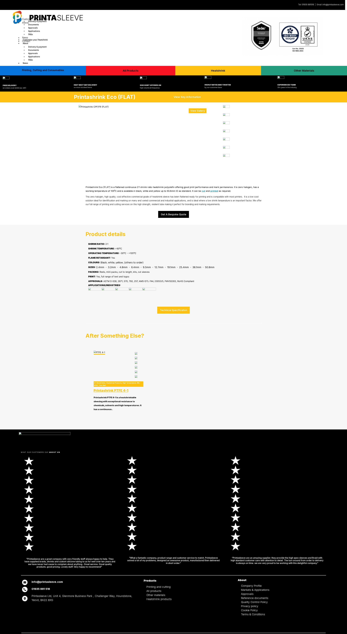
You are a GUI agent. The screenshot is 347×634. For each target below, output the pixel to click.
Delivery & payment (37, 21)
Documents (33, 24)
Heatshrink (218, 70)
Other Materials (304, 70)
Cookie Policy (249, 610)
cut (203, 191)
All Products (130, 70)
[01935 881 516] (25, 589)
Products (150, 580)
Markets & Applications (255, 589)
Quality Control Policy (254, 602)
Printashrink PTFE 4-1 (111, 390)
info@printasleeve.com (333, 4)
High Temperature (129, 383)
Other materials (155, 595)
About (25, 22)
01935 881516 (308, 4)
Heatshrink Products (114, 383)
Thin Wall (102, 385)
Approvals (33, 28)
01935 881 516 (41, 589)
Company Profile (251, 585)
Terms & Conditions (253, 614)
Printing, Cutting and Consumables (43, 70)
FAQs (30, 60)
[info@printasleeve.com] (25, 582)
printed (214, 191)
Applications (34, 31)
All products (153, 591)
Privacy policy (249, 606)
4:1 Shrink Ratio (99, 383)
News (25, 63)
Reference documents (254, 598)
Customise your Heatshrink (36, 19)
